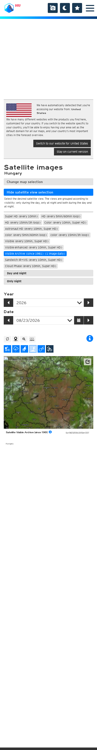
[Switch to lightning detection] (24, 349)
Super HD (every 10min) (21, 216)
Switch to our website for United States (62, 143)
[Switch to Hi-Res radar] (7, 349)
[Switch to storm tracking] (41, 349)
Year (9, 294)
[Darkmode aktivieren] (65, 8)
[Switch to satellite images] (49, 349)
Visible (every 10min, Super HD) (27, 241)
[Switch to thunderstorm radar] (16, 349)
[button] (87, 361)
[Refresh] (7, 339)
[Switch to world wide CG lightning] (33, 349)
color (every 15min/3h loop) (69, 235)
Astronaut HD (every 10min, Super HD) (31, 229)
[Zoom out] (24, 339)
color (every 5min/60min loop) (26, 235)
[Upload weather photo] (53, 8)
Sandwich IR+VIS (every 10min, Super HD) (33, 260)
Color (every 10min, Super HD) (65, 222)
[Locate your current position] (15, 339)
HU (17, 5)
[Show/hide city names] (32, 339)
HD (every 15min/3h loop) (23, 222)
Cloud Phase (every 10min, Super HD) (30, 266)
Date (9, 312)
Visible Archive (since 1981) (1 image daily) (35, 253)
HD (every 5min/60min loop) (61, 216)
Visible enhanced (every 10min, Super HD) (33, 247)
